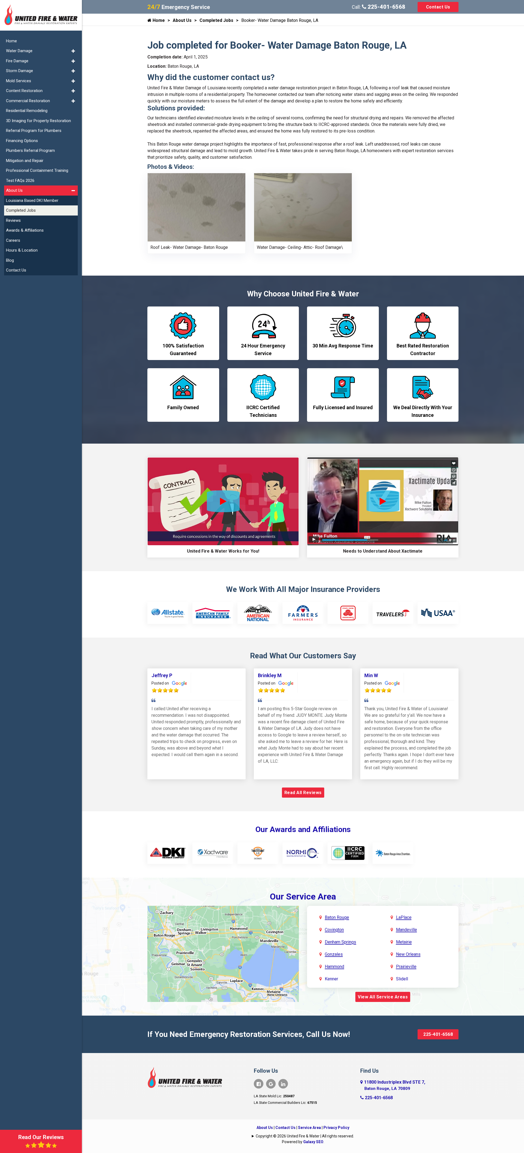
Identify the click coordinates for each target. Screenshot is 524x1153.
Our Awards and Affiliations (303, 829)
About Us (182, 20)
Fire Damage (17, 60)
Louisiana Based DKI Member (32, 200)
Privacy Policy (336, 1127)
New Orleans (408, 954)
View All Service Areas (383, 996)
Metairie (404, 942)
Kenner (331, 978)
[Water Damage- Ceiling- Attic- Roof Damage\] (303, 207)
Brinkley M (270, 675)
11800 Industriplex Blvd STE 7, (394, 1085)
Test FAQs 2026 (20, 180)
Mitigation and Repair (24, 160)
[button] (73, 51)
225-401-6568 (385, 7)
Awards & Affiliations (25, 230)
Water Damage (19, 50)
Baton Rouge (337, 917)
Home (158, 20)
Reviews (13, 220)
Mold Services (18, 80)
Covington (334, 929)
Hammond (334, 966)
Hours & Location (22, 250)
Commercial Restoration (28, 100)
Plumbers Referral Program (30, 150)
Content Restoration (24, 90)
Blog (10, 260)
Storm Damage (19, 70)
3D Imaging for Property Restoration (38, 120)
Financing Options (22, 140)
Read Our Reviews (41, 1137)
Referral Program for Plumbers (33, 130)
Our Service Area (303, 896)
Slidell (402, 978)
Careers (13, 240)
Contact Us (438, 7)
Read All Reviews (303, 792)
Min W (371, 675)
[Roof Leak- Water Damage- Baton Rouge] (196, 207)
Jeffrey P (161, 675)
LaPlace (404, 917)
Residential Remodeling (26, 110)
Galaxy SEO (313, 1142)
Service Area (309, 1127)
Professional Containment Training (37, 170)
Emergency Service (178, 7)
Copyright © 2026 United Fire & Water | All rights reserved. (305, 1136)
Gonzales (334, 954)
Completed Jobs (216, 20)
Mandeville (406, 929)
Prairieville (406, 966)
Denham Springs (340, 942)
